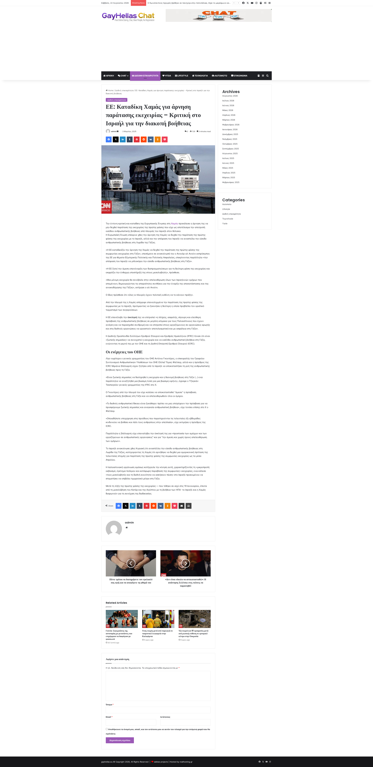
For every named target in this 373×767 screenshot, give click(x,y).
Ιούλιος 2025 (228, 158)
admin (113, 131)
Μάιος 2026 (227, 110)
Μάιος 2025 (227, 168)
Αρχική (110, 75)
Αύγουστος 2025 (230, 153)
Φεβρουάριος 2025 (230, 182)
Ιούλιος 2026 (228, 100)
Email (109, 717)
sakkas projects (161, 762)
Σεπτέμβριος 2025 (230, 148)
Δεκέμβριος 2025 (230, 134)
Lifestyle (182, 75)
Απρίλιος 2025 (228, 172)
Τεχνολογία (201, 75)
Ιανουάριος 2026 (229, 129)
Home (111, 90)
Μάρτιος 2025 (228, 177)
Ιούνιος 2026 (228, 105)
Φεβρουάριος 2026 (230, 124)
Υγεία (167, 75)
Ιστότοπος (165, 717)
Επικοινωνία (240, 75)
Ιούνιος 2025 (228, 163)
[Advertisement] (186, 49)
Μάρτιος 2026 (228, 120)
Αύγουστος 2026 (230, 96)
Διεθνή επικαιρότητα (146, 75)
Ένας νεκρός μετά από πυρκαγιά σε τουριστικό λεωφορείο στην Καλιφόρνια (157, 633)
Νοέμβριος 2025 (229, 139)
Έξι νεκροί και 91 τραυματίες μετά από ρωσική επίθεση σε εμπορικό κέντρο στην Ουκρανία (193, 633)
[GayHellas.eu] (128, 17)
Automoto (220, 75)
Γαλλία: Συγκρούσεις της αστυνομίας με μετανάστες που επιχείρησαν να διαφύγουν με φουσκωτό (119, 635)
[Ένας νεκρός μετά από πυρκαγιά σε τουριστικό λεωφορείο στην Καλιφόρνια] (158, 619)
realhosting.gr (186, 762)
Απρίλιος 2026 (228, 115)
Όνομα (110, 704)
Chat (123, 75)
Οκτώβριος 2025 (229, 144)
